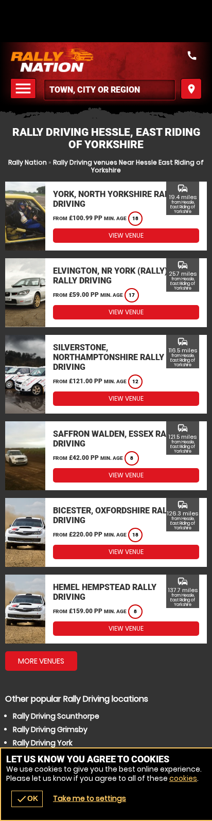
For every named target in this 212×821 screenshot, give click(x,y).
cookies (183, 778)
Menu (24, 89)
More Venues (41, 661)
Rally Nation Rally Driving (106, 60)
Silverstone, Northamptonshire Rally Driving (108, 357)
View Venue (126, 235)
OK (27, 799)
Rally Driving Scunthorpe (56, 716)
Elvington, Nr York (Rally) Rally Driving (110, 275)
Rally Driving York (43, 743)
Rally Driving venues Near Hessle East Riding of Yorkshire (128, 166)
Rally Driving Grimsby (50, 729)
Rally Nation (27, 162)
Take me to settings (89, 798)
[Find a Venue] (109, 89)
